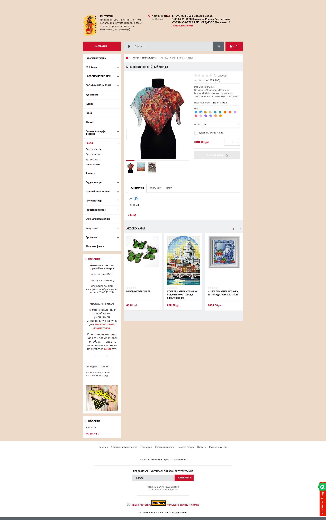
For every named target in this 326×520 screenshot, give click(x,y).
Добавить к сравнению (210, 132)
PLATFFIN (106, 16)
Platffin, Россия (220, 102)
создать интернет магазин (154, 512)
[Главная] (127, 58)
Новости (91, 427)
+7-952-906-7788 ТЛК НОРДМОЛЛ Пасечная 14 (201, 22)
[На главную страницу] (90, 25)
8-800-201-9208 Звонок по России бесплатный (201, 19)
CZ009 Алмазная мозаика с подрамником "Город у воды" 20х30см (182, 294)
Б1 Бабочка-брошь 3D (138, 291)
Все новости (91, 434)
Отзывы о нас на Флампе (183, 504)
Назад (133, 215)
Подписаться (184, 478)
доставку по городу (102, 280)
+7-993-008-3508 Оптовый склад (192, 15)
